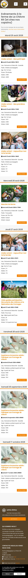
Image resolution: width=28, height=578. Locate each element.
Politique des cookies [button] (8, 570)
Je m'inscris (14, 519)
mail (15, 557)
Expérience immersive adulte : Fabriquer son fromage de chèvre (12, 357)
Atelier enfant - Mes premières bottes (13, 105)
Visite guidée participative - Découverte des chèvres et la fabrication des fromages (12, 302)
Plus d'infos (22, 79)
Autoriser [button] (19, 573)
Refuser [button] (8, 573)
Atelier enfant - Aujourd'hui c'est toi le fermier (13, 152)
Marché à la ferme (8, 204)
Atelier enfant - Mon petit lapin (13, 59)
